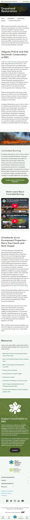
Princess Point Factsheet (10, 370)
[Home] (15, 517)
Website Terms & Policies (7, 491)
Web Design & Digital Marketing (12, 512)
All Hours (26, 1)
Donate (15, 450)
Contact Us (4, 495)
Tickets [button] (3, 480)
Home (2, 18)
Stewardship (11, 18)
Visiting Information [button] (7, 477)
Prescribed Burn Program (10, 373)
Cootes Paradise (12, 62)
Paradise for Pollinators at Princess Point (15, 380)
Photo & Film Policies (6, 493)
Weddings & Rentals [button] (7, 483)
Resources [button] (4, 486)
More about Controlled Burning (15, 181)
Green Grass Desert (8, 377)
